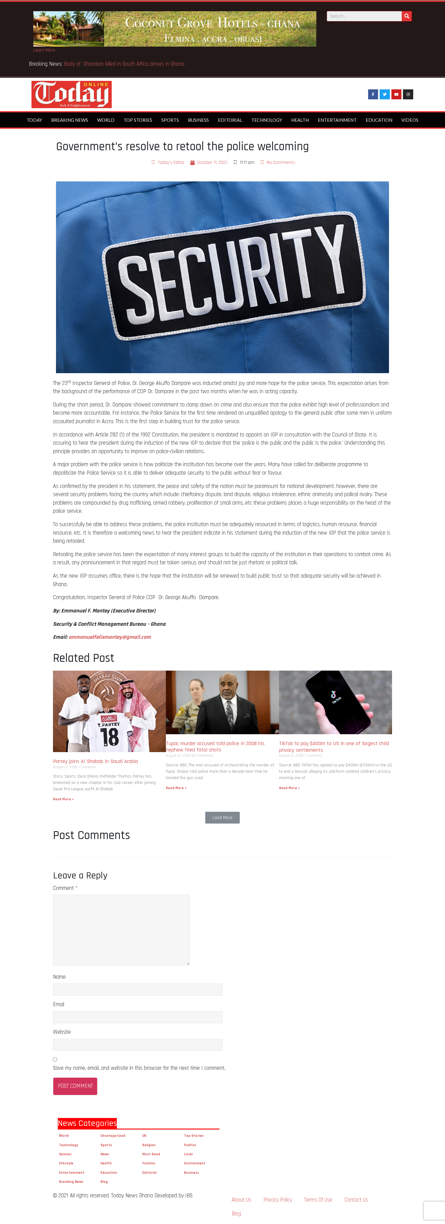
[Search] (407, 16)
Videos (409, 120)
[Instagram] (408, 94)
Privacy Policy (277, 1199)
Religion (149, 1145)
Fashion (148, 1163)
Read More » (63, 799)
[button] (222, 818)
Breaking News (69, 120)
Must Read (151, 1154)
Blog (104, 1181)
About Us (241, 1199)
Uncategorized (113, 1135)
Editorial (230, 120)
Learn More (44, 50)
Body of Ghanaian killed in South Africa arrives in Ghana (125, 64)
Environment (195, 1163)
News (105, 1154)
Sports (170, 120)
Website (62, 1032)
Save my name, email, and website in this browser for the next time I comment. (139, 1068)
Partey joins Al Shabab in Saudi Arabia (95, 761)
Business (198, 120)
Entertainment (337, 120)
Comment (65, 888)
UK (144, 1135)
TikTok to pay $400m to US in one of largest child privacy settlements (334, 747)
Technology (266, 120)
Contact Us (356, 1199)
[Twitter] (385, 94)
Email (58, 1004)
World (105, 120)
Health (300, 120)
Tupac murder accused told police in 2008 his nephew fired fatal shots (215, 747)
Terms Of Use (318, 1199)
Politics (190, 1145)
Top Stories (138, 120)
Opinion (65, 1154)
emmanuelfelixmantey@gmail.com (110, 637)
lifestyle (66, 1163)
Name (59, 977)
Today (34, 120)
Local (188, 1154)
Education (379, 120)
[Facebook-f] (373, 94)
